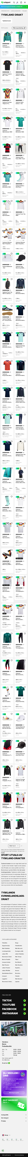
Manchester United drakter (7, 981)
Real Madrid (18, 962)
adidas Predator (6, 967)
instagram (10, 1013)
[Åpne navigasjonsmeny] (25, 2)
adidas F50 (5, 954)
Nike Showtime (19, 965)
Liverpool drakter (6, 962)
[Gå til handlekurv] (21, 2)
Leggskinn (4, 978)
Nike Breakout (18, 978)
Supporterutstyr (6, 945)
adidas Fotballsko (19, 954)
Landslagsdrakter (6, 951)
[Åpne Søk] (14, 2)
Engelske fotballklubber (18, 968)
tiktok (7, 1000)
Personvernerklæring (19, 1155)
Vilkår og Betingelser (6, 1155)
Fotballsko (4, 942)
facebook (9, 1009)
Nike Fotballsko (6, 948)
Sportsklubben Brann (7, 973)
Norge (16, 942)
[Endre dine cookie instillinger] (2, 1150)
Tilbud (16, 959)
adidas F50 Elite (6, 970)
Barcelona (17, 973)
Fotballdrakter (18, 945)
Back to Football (6, 959)
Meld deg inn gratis (14, 1092)
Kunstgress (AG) (19, 951)
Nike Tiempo (18, 956)
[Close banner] (26, 7)
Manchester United (7, 956)
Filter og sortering (18, 28)
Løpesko (17, 981)
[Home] (5, 2)
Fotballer (17, 976)
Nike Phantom (5, 965)
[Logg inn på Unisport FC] (17, 2)
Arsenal (17, 970)
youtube (8, 1004)
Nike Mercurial (18, 948)
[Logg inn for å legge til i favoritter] (11, 32)
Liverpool (4, 976)
